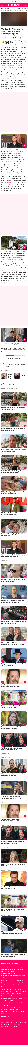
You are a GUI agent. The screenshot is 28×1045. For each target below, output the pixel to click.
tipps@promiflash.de (7, 384)
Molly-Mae (10, 57)
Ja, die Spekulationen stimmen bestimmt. (15, 365)
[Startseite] (14, 5)
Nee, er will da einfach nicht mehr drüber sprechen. (14, 357)
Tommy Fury (14, 47)
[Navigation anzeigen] (2, 5)
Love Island (17, 255)
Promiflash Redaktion (17, 36)
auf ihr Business (9, 182)
